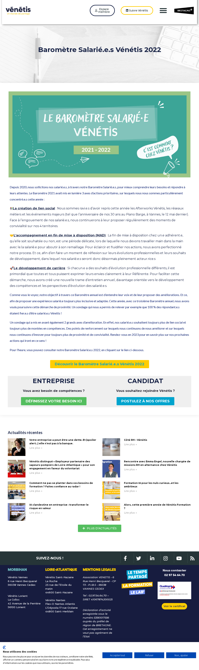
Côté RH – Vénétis (135, 439)
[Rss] (192, 558)
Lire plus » (35, 447)
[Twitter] (138, 558)
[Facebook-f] (125, 558)
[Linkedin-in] (152, 558)
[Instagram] (165, 558)
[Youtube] (179, 558)
